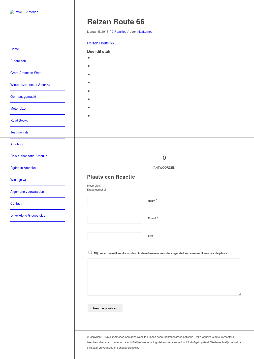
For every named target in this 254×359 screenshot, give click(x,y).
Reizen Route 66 (100, 42)
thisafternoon (145, 31)
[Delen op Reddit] (94, 107)
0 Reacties (119, 31)
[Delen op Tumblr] (94, 90)
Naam (152, 200)
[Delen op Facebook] (94, 57)
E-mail (153, 218)
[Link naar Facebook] (238, 353)
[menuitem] (37, 49)
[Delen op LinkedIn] (94, 82)
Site (150, 235)
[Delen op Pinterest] (94, 74)
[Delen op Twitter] (94, 65)
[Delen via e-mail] (94, 115)
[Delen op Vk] (94, 98)
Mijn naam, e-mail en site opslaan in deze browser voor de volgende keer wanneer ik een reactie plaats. (161, 253)
